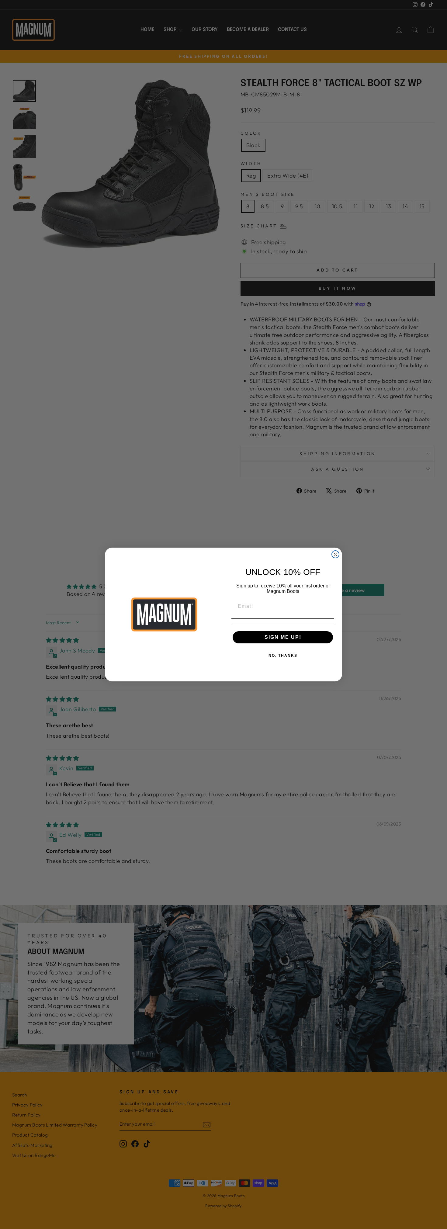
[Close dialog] (335, 554)
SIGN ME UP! (283, 637)
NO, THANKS (283, 655)
